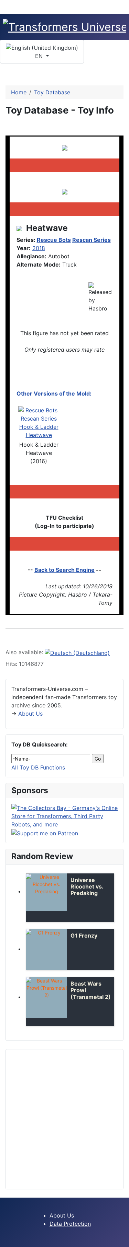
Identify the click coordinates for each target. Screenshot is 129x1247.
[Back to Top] (120, 1238)
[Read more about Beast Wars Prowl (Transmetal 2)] (46, 997)
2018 (38, 248)
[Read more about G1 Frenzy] (46, 949)
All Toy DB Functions (38, 767)
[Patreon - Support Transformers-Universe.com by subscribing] (44, 832)
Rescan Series (91, 239)
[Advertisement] (64, 1119)
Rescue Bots (54, 239)
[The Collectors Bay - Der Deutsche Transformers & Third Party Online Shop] (64, 815)
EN (39, 55)
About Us (30, 713)
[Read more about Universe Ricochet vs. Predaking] (46, 892)
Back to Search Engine (64, 569)
